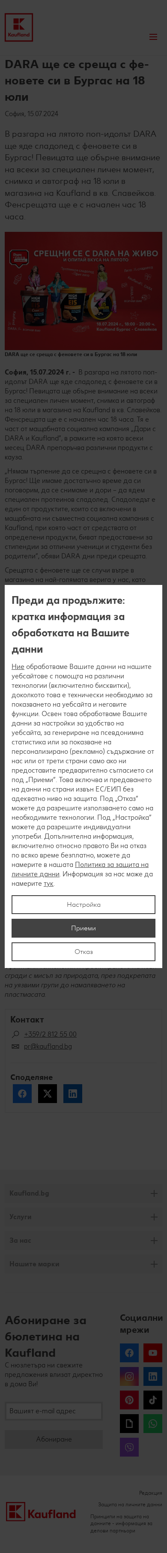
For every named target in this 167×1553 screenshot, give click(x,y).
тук (49, 883)
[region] (83, 776)
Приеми (83, 928)
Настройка (84, 904)
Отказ (84, 951)
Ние (18, 667)
